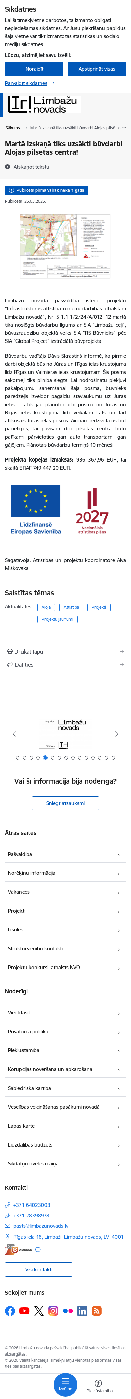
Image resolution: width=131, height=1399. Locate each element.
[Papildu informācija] (37, 1249)
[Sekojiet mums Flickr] (68, 1311)
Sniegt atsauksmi (65, 803)
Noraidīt (34, 69)
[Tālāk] (116, 733)
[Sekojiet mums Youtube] (24, 1311)
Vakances (19, 892)
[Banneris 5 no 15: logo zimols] (65, 734)
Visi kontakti (38, 1269)
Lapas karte (21, 1126)
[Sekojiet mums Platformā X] (39, 1311)
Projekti (99, 607)
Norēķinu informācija (31, 873)
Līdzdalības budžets (30, 1144)
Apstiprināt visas (97, 69)
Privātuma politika (28, 1031)
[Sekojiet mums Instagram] (53, 1311)
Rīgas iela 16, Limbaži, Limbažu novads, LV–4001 (68, 1236)
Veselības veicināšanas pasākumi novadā (54, 1107)
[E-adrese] (18, 1249)
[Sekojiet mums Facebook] (10, 1311)
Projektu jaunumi (57, 619)
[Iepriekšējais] (14, 733)
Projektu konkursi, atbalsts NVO (44, 967)
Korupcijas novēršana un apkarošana (50, 1069)
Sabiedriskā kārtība (29, 1088)
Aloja (46, 607)
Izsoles (15, 929)
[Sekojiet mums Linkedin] (82, 1311)
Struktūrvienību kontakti (35, 948)
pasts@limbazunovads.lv (40, 1226)
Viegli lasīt (19, 1012)
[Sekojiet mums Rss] (97, 1311)
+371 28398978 (31, 1215)
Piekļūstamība (23, 1050)
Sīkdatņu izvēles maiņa (33, 1163)
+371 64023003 (31, 1205)
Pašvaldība (20, 854)
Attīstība (71, 607)
